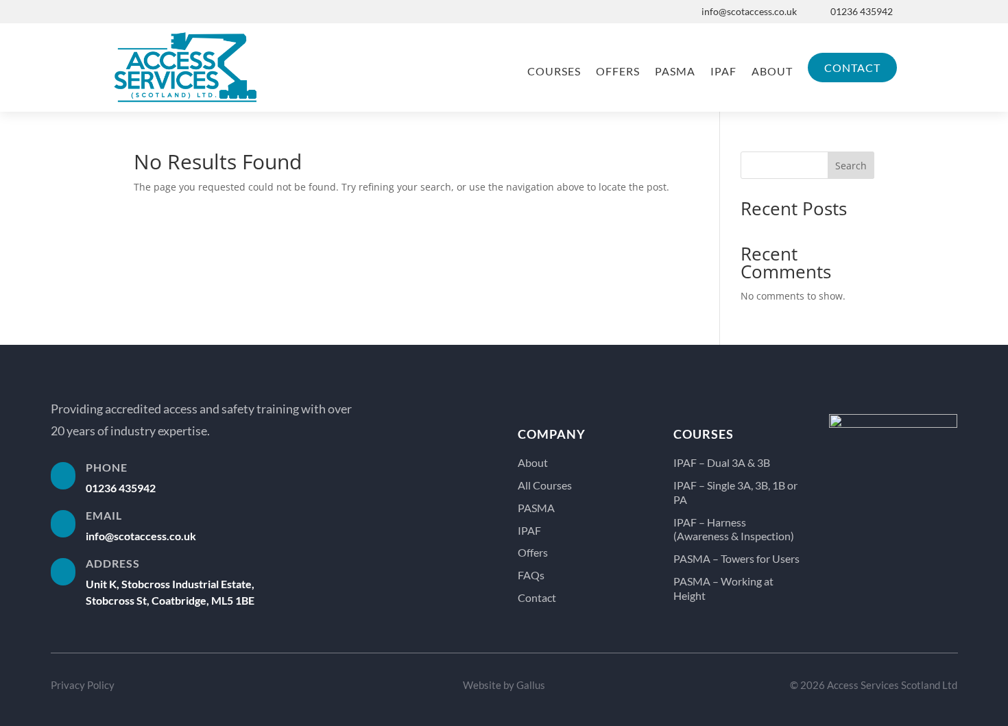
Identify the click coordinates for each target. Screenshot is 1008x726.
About (772, 70)
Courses (554, 70)
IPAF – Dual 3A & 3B (721, 462)
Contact (852, 67)
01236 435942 (861, 11)
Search (851, 165)
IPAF (723, 70)
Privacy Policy (83, 685)
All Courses (545, 485)
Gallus (530, 685)
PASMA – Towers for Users (736, 558)
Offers (618, 70)
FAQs (531, 574)
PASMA (675, 70)
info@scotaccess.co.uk (749, 11)
